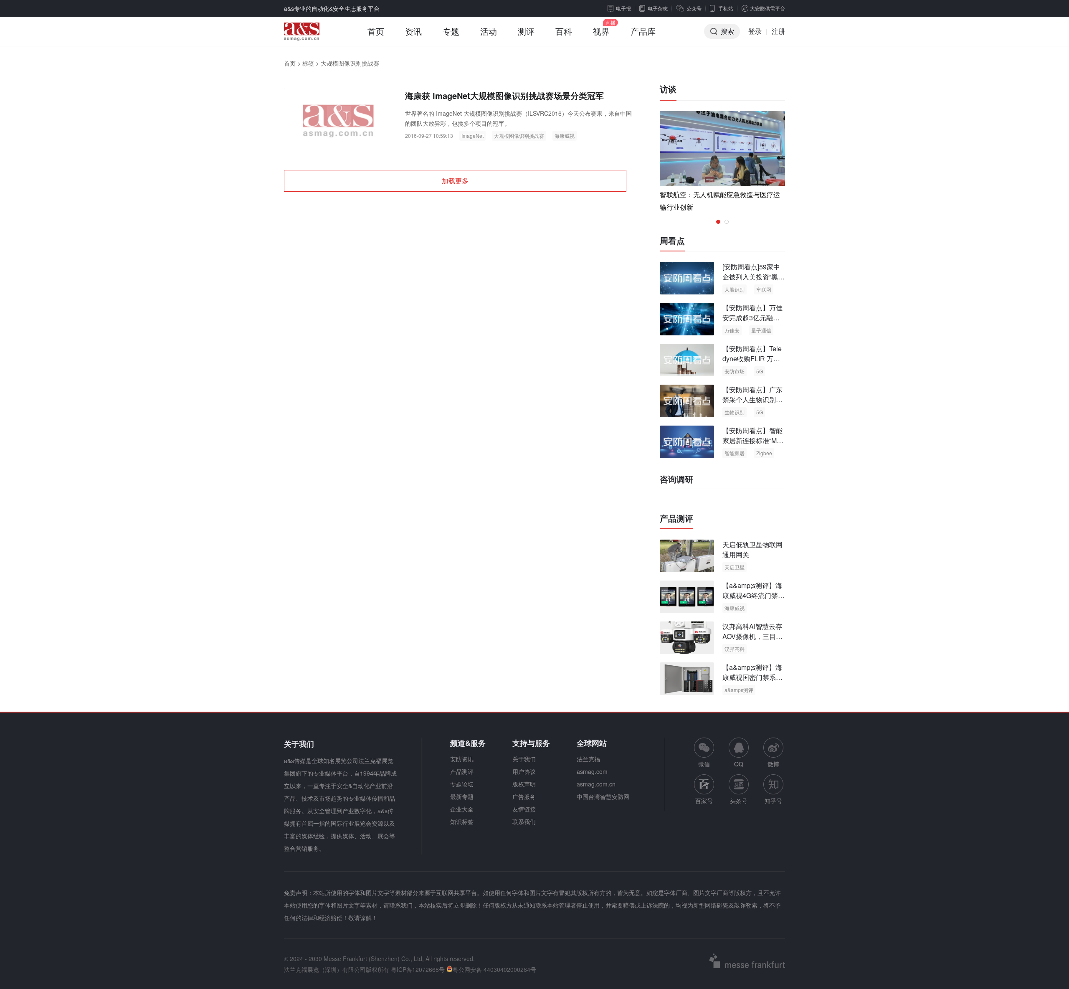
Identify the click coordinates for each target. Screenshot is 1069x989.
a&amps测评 (738, 689)
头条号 (738, 800)
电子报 (623, 8)
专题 (451, 31)
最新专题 (462, 796)
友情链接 (524, 809)
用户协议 (524, 771)
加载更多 (455, 180)
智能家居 (734, 452)
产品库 (643, 31)
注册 (778, 31)
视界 (601, 31)
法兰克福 (588, 759)
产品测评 (676, 518)
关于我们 (524, 759)
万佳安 (732, 330)
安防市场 (734, 371)
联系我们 (524, 821)
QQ (738, 764)
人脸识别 (734, 289)
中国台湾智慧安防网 (603, 796)
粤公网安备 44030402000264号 (494, 969)
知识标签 (462, 821)
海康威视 (565, 135)
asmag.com (592, 771)
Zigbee (764, 452)
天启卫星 (734, 567)
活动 (488, 31)
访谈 (668, 89)
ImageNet (472, 135)
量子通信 (761, 330)
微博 (773, 764)
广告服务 (524, 796)
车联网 (763, 289)
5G (759, 371)
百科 (563, 31)
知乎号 (773, 800)
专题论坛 (462, 784)
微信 (704, 753)
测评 (526, 31)
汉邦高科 (734, 648)
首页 (375, 31)
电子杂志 (658, 8)
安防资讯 (462, 759)
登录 (755, 31)
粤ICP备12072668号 (418, 969)
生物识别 (734, 412)
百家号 (704, 800)
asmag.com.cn (596, 784)
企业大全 (462, 809)
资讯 (413, 31)
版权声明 (524, 784)
